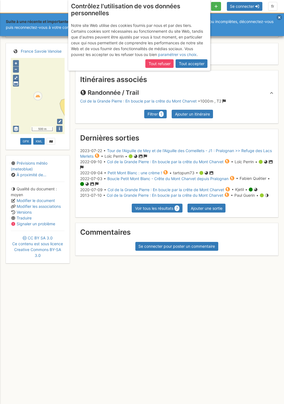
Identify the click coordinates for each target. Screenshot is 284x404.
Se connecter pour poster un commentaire (176, 246)
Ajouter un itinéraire (192, 114)
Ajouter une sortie (206, 208)
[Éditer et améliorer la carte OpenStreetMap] (59, 121)
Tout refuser (160, 63)
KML (39, 141)
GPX (26, 141)
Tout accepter (191, 63)
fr (272, 6)
